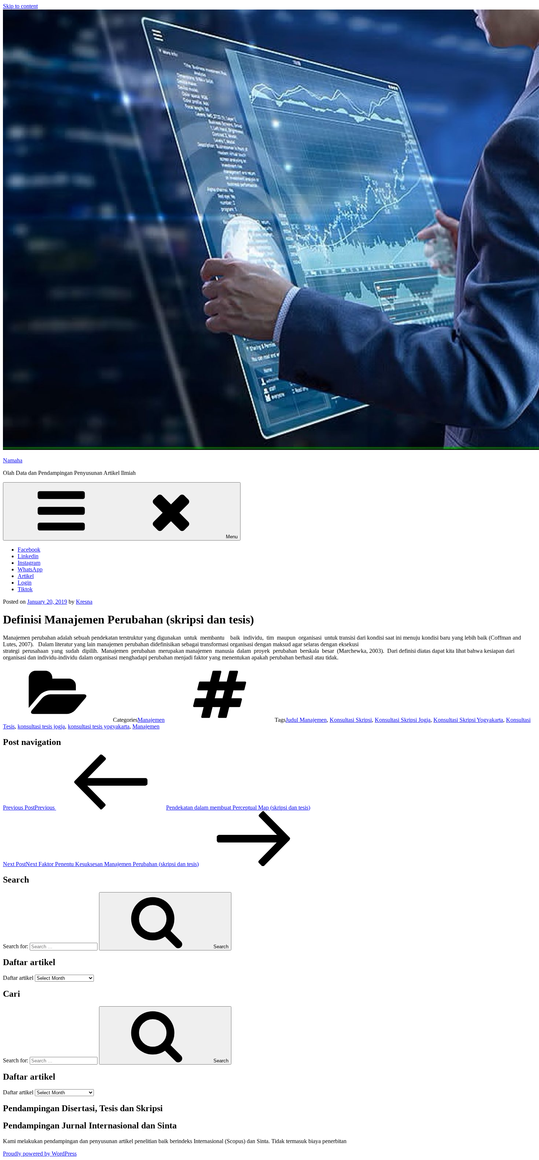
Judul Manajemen (306, 720)
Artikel (26, 576)
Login (25, 582)
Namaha (12, 460)
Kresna (84, 602)
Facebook (29, 549)
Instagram (29, 563)
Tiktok (25, 589)
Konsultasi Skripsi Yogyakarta (468, 720)
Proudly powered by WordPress (40, 1153)
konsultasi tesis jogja (41, 726)
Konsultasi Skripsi (351, 720)
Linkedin (28, 556)
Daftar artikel (18, 978)
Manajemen (151, 720)
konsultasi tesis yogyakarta (98, 726)
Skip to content (20, 6)
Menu (232, 536)
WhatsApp (30, 569)
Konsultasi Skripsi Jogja (402, 720)
